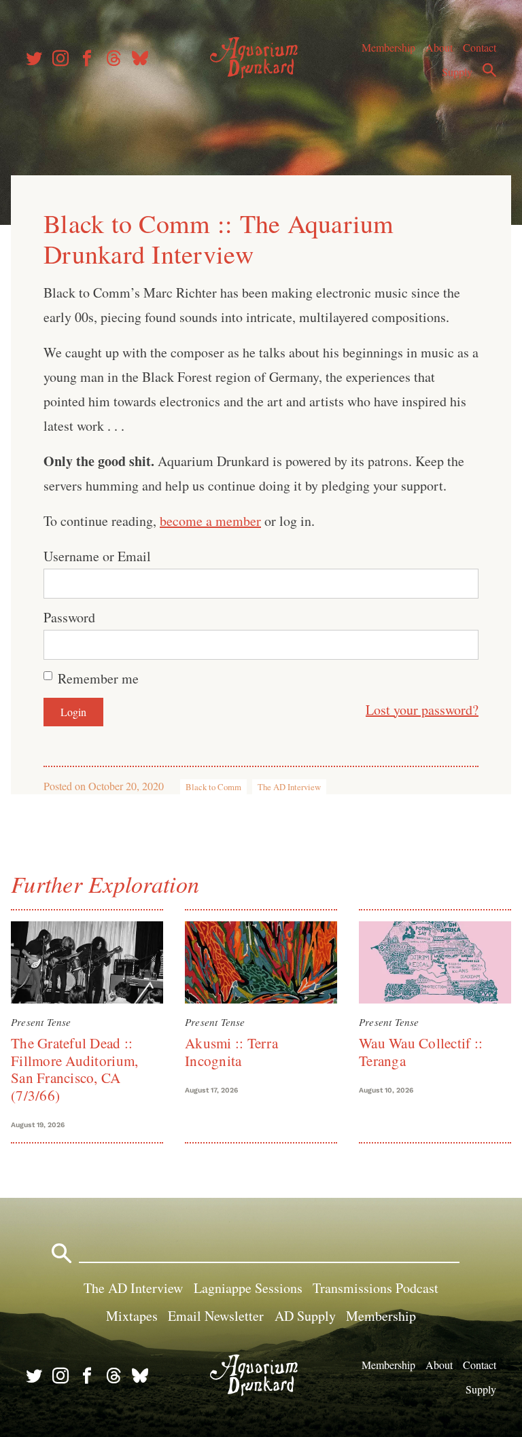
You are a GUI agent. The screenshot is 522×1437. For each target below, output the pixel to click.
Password (69, 617)
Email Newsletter (216, 1316)
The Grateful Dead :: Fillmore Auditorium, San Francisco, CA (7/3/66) (74, 1068)
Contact (479, 47)
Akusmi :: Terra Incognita (231, 1051)
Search (489, 70)
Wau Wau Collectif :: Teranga (421, 1051)
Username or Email (97, 556)
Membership (388, 47)
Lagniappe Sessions (248, 1288)
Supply (457, 72)
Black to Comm (213, 787)
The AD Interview (289, 787)
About (439, 47)
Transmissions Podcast (375, 1288)
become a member (210, 521)
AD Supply (305, 1316)
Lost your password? (422, 709)
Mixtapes (132, 1316)
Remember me (98, 678)
